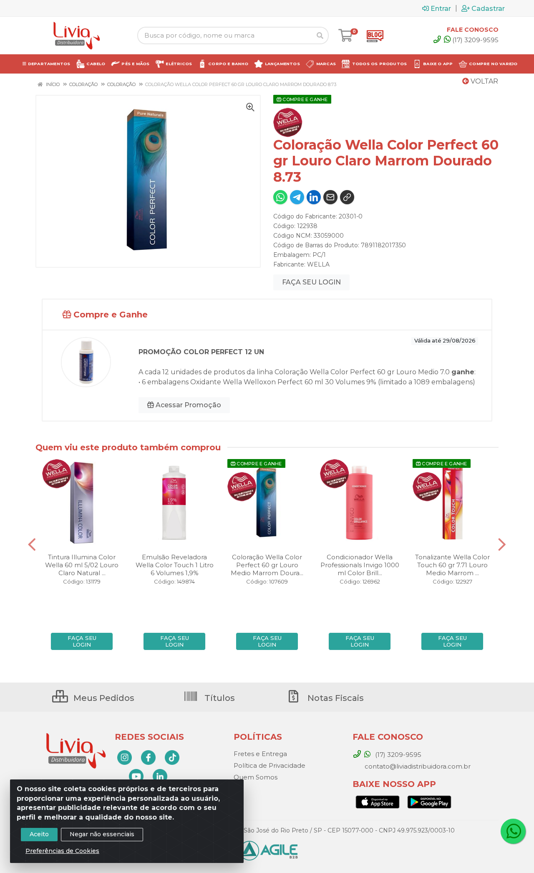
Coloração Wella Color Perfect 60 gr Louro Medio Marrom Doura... (267, 565)
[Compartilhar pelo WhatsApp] (280, 197)
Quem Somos (255, 777)
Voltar (483, 81)
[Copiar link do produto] (347, 197)
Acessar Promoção (187, 405)
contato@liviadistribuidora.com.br (417, 766)
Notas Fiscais (334, 698)
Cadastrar (488, 8)
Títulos (218, 698)
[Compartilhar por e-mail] (330, 197)
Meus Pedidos (102, 698)
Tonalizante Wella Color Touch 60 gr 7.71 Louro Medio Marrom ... (452, 565)
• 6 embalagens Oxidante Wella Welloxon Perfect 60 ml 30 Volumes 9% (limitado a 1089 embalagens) (307, 382)
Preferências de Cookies (62, 851)
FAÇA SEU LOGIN (311, 282)
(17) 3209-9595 (475, 40)
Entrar (441, 8)
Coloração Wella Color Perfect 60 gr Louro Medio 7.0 (362, 372)
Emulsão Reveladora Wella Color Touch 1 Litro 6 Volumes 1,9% (175, 565)
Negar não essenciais (102, 834)
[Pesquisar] (320, 35)
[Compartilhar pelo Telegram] (297, 197)
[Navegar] (32, 544)
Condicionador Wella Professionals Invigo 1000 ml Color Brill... (359, 565)
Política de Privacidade (269, 765)
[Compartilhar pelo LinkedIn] (314, 197)
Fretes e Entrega (260, 754)
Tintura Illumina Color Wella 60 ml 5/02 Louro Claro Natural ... (81, 565)
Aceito (39, 834)
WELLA (318, 264)
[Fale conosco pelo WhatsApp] (513, 831)
